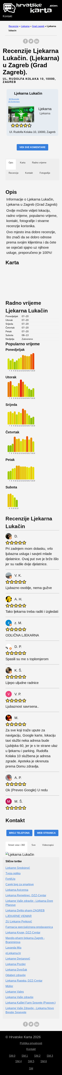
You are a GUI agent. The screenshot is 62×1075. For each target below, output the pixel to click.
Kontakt (7, 16)
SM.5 (31, 1061)
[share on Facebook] (25, 42)
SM (31, 1068)
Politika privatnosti (31, 1043)
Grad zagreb (38, 26)
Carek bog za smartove (20, 884)
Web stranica (46, 832)
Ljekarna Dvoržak (16, 969)
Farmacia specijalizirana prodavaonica (29, 927)
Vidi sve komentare (32, 147)
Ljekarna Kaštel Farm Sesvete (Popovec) (31, 1002)
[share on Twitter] (31, 42)
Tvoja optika (13, 873)
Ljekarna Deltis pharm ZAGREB (25, 910)
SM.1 (25, 1055)
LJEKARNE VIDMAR (19, 916)
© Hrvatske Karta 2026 (23, 1037)
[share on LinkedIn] (36, 42)
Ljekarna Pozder (16, 964)
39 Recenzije (14, 99)
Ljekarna (25, 26)
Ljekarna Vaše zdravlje (19, 997)
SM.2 (37, 1055)
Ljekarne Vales (15, 991)
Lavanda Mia (13, 947)
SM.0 (12, 1055)
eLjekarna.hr (13, 953)
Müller (9, 986)
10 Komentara (14, 101)
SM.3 (50, 1055)
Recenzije (13, 26)
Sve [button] (33, 845)
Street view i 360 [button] (16, 845)
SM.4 (18, 1061)
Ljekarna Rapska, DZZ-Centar (24, 980)
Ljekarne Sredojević (18, 867)
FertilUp (10, 878)
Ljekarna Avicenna (17, 889)
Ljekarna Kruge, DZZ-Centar (23, 932)
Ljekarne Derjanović (18, 958)
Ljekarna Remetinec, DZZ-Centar (26, 895)
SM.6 (43, 1061)
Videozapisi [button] (48, 845)
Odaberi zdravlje (16, 975)
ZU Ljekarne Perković (19, 921)
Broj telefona (19, 832)
